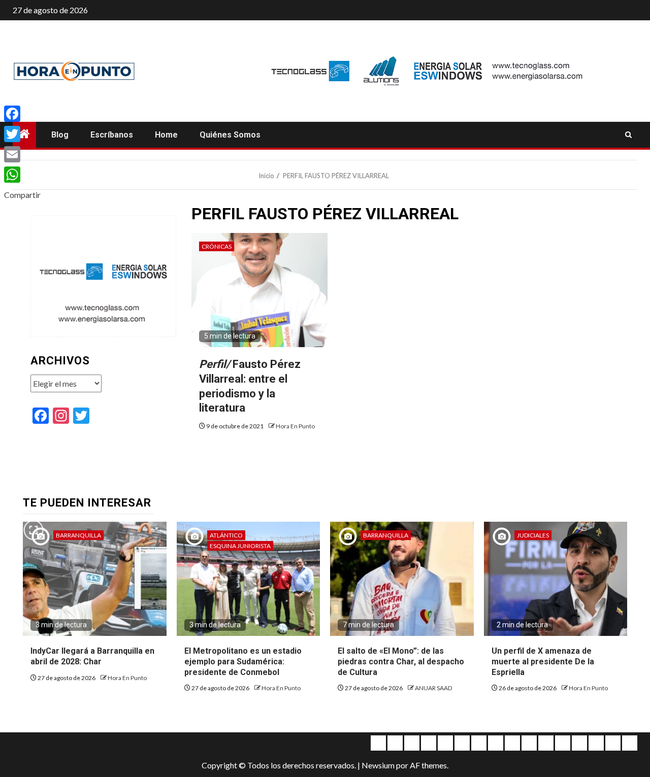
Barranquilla (78, 535)
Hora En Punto (295, 426)
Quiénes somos (230, 135)
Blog (60, 135)
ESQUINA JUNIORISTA (240, 546)
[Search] (628, 135)
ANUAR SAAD (433, 688)
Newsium (378, 765)
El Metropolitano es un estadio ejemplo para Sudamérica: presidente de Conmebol (243, 661)
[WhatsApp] (22, 174)
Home (166, 135)
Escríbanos (111, 135)
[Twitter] (22, 134)
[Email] (22, 154)
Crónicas (217, 246)
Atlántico (226, 535)
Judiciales (533, 535)
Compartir (22, 194)
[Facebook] (22, 114)
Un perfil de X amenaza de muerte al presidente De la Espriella (543, 661)
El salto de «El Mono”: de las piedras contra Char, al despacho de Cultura (401, 661)
